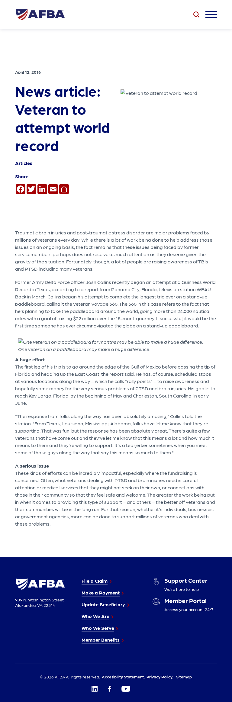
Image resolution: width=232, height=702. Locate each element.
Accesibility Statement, (123, 676)
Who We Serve (98, 628)
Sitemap (184, 676)
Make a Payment (101, 592)
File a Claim (95, 581)
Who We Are (95, 616)
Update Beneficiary (103, 604)
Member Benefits (101, 639)
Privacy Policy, (160, 676)
